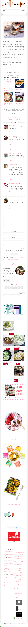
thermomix (16, 588)
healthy (20, 573)
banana (22, 552)
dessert (18, 570)
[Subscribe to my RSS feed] (21, 287)
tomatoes (20, 110)
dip (8, 110)
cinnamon (20, 566)
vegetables (20, 593)
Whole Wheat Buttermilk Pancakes (18, 117)
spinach (15, 587)
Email (14, 237)
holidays (16, 575)
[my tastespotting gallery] (19, 611)
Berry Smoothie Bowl (14, 440)
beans (7, 110)
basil (17, 554)
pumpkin (16, 583)
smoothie (16, 585)
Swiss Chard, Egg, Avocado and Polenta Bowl (8, 584)
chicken (19, 559)
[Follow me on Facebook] (6, 287)
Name (14, 231)
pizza (17, 581)
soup (21, 585)
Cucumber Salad (17, 347)
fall (20, 570)
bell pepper (20, 554)
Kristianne (10, 19)
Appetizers (13, 109)
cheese (15, 559)
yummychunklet (12, 125)
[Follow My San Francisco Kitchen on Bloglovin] (14, 527)
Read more (6, 280)
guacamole (11, 110)
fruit (22, 570)
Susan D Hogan (7, 580)
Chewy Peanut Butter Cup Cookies (9, 117)
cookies (17, 568)
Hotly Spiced (12, 164)
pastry (22, 577)
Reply (10, 132)
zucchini (16, 597)
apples (19, 552)
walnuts (16, 595)
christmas (16, 566)
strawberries (20, 587)
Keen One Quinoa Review (14, 471)
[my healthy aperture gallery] (19, 620)
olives (14, 110)
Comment (14, 216)
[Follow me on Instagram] (15, 287)
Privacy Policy (21, 623)
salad (19, 583)
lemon (20, 575)
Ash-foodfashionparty (14, 199)
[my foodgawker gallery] (19, 605)
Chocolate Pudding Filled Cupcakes (8, 576)
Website (14, 243)
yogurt (20, 595)
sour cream (16, 110)
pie (14, 581)
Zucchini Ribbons (7, 362)
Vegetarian (18, 109)
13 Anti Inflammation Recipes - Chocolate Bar (8, 555)
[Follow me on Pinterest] (12, 287)
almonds (15, 552)
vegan (15, 593)
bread (15, 556)
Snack (16, 109)
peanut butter (17, 579)
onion (16, 577)
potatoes (19, 581)
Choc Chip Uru (12, 136)
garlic (16, 573)
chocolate (18, 561)
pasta (19, 577)
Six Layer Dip (14, 18)
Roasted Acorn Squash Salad (14, 504)
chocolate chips (18, 564)
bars (15, 554)
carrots (21, 556)
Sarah (17, 153)
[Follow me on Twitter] (9, 287)
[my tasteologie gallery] (19, 616)
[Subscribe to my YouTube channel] (18, 287)
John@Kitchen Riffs (13, 183)
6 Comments (18, 19)
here (16, 57)
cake (18, 556)
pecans (23, 579)
